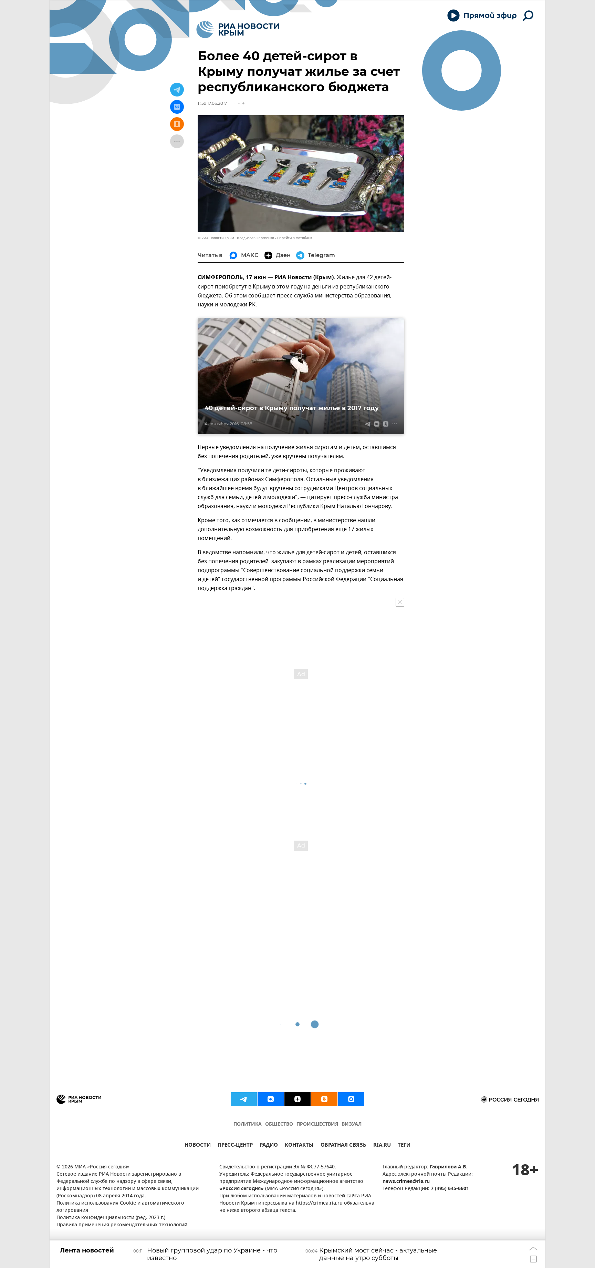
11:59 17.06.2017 (212, 103)
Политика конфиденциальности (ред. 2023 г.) (110, 1218)
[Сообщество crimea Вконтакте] (271, 1099)
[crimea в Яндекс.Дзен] (297, 1099)
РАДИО (269, 1146)
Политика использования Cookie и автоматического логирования (120, 1207)
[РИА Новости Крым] (237, 29)
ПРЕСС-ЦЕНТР (235, 1146)
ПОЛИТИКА (247, 1124)
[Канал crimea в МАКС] (351, 1099)
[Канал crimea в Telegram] (244, 1099)
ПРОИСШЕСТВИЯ (317, 1124)
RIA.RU (382, 1146)
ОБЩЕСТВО (279, 1124)
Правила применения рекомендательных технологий (121, 1225)
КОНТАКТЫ (299, 1146)
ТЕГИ (404, 1146)
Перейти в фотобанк (294, 238)
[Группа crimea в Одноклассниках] (324, 1099)
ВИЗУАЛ (352, 1124)
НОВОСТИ (198, 1146)
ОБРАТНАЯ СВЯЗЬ (343, 1146)
